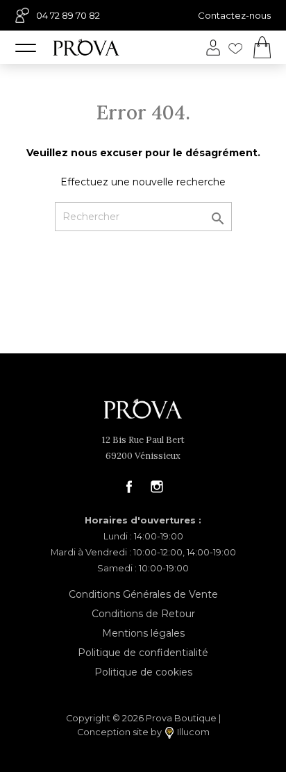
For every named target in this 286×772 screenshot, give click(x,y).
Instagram (157, 487)
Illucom (192, 732)
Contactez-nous (234, 15)
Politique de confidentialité (143, 652)
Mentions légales (143, 633)
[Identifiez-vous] (213, 47)
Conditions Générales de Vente (143, 594)
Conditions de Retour (143, 613)
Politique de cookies (143, 672)
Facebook (129, 487)
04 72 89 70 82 (68, 15)
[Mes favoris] (235, 47)
